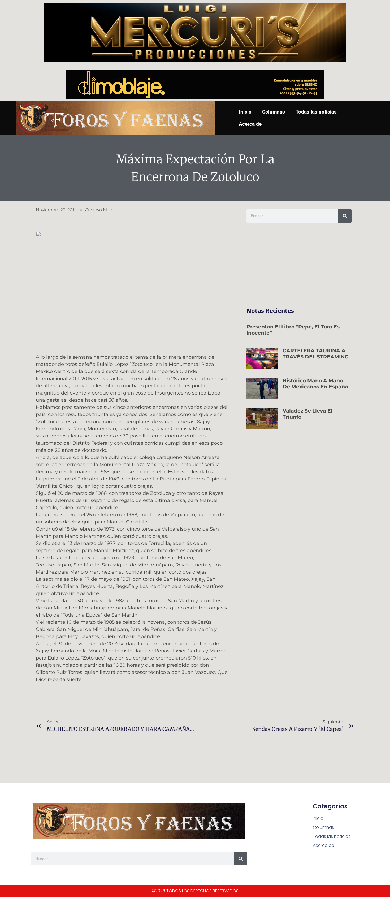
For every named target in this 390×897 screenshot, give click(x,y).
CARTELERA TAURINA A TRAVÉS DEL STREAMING (316, 354)
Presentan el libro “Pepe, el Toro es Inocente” (293, 330)
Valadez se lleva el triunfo (307, 414)
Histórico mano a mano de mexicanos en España (315, 384)
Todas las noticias (316, 112)
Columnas (273, 112)
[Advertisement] (299, 265)
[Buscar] (345, 216)
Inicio (245, 112)
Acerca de (250, 124)
